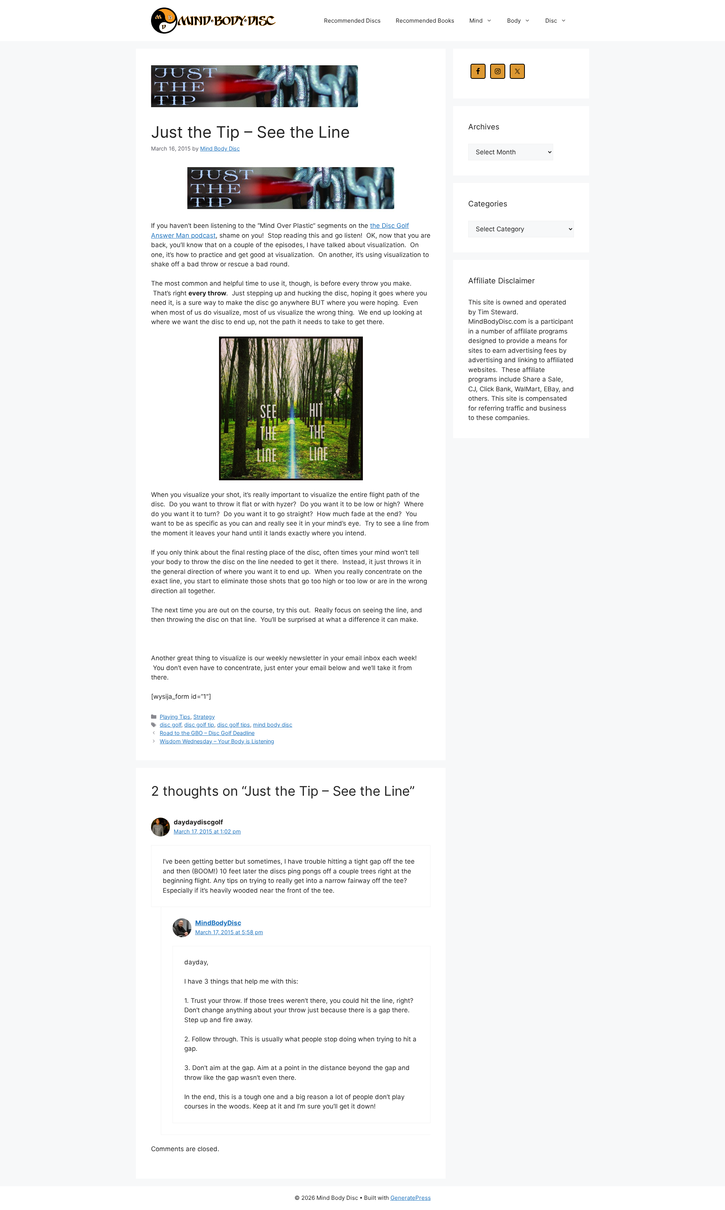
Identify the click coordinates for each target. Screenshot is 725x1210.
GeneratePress (410, 1197)
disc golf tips (233, 724)
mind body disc (272, 724)
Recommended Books (425, 20)
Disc (551, 20)
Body (514, 20)
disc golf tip (199, 724)
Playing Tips (175, 716)
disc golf (170, 724)
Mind (476, 20)
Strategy (204, 716)
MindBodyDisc (218, 923)
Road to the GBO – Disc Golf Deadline (207, 733)
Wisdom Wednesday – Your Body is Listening (217, 741)
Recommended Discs (352, 20)
